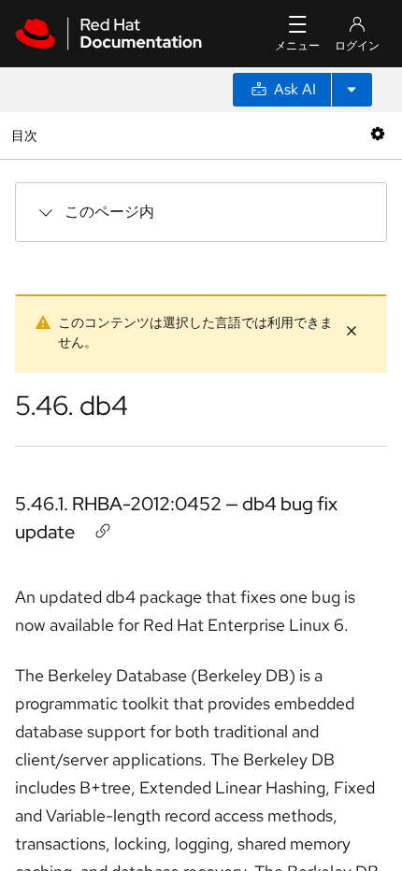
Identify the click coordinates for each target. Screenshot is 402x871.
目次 (26, 135)
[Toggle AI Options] (351, 90)
